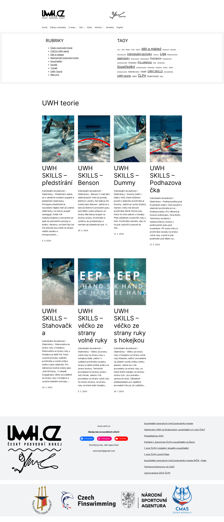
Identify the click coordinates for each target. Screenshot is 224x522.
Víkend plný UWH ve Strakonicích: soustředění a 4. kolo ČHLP (174, 429)
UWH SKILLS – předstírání (57, 175)
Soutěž (53, 64)
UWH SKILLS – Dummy (126, 175)
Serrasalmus (161, 62)
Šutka (161, 76)
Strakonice (159, 67)
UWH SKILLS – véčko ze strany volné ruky (92, 325)
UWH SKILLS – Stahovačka (57, 322)
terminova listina (122, 71)
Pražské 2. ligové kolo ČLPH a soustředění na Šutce (169, 442)
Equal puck (166, 49)
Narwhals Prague (172, 54)
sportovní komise (141, 67)
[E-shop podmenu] (76, 27)
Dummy (138, 49)
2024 (123, 49)
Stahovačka (150, 67)
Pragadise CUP (167, 59)
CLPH (133, 49)
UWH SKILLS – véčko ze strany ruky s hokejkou (130, 325)
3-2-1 (118, 49)
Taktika (171, 67)
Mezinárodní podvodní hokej (64, 58)
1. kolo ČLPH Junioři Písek (156, 454)
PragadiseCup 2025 (153, 436)
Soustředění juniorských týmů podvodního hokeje (168, 423)
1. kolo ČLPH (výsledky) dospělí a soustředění (166, 448)
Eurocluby (173, 49)
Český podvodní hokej (61, 48)
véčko (134, 76)
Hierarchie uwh (121, 54)
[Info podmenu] (83, 27)
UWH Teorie (56, 71)
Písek (154, 62)
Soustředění (56, 61)
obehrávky (123, 58)
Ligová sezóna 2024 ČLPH (157, 473)
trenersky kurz (133, 71)
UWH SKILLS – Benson (90, 175)
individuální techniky (139, 54)
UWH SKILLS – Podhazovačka (165, 179)
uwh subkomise (168, 71)
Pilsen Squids (135, 59)
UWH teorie (124, 75)
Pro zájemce (145, 62)
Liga (163, 54)
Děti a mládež (57, 54)
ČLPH (142, 75)
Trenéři (53, 68)
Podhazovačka (144, 59)
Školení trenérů (153, 76)
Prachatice (155, 58)
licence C (156, 54)
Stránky (165, 67)
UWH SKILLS (155, 71)
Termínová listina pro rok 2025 (159, 467)
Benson (128, 49)
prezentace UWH (122, 62)
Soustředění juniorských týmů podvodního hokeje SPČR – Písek (175, 460)
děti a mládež (151, 49)
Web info (54, 75)
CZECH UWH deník (59, 51)
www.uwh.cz (103, 426)
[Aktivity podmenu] (102, 27)
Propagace (132, 62)
